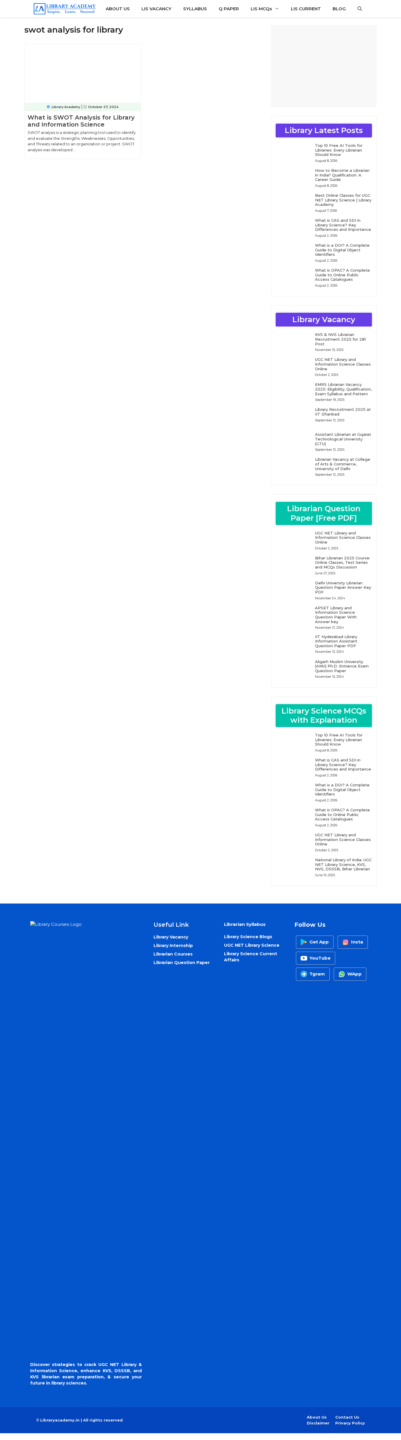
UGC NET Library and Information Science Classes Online (343, 364)
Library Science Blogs (248, 936)
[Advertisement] (323, 66)
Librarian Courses (173, 954)
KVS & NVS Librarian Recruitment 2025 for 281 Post (340, 339)
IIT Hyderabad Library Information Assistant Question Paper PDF (336, 641)
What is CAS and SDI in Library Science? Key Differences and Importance (343, 225)
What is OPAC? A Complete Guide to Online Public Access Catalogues (342, 275)
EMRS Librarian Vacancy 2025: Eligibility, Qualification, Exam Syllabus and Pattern (343, 389)
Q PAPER (229, 8)
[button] (360, 9)
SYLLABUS (195, 8)
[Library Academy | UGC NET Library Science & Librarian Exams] (64, 9)
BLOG (339, 8)
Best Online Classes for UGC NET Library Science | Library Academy (343, 200)
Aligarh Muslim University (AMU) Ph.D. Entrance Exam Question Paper (342, 666)
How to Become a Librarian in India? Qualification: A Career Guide (342, 175)
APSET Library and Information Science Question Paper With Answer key (336, 614)
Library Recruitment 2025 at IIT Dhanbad (343, 411)
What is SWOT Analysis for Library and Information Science (81, 121)
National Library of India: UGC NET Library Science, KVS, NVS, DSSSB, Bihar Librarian (343, 864)
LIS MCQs (261, 8)
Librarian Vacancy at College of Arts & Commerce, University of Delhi (342, 464)
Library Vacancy (171, 937)
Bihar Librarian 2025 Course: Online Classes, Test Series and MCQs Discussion (342, 562)
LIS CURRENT (306, 8)
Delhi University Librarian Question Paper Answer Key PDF (343, 587)
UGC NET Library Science (251, 945)
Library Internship (173, 945)
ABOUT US (118, 8)
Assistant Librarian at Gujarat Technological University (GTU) (343, 439)
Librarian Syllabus (245, 924)
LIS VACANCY (156, 8)
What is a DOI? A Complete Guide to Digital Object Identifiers (342, 250)
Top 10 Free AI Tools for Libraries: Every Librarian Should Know (339, 150)
